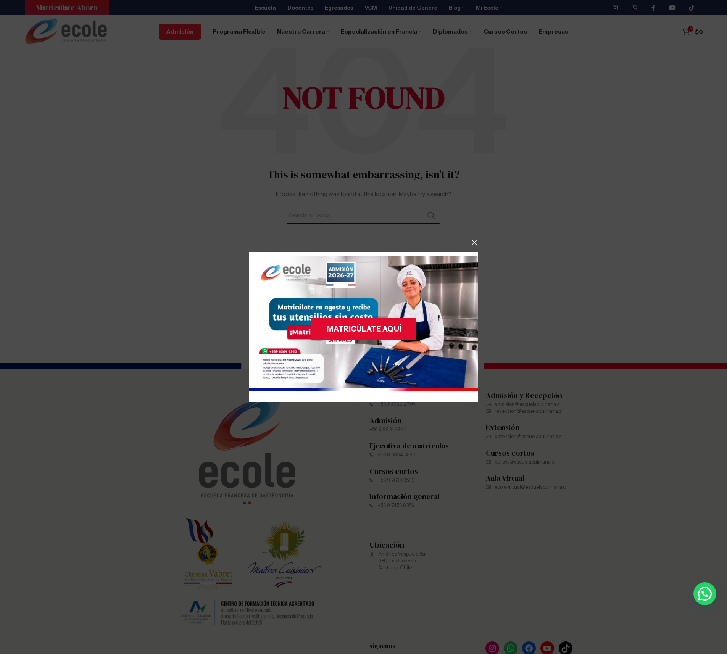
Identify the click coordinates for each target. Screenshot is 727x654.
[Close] (474, 242)
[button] (704, 593)
